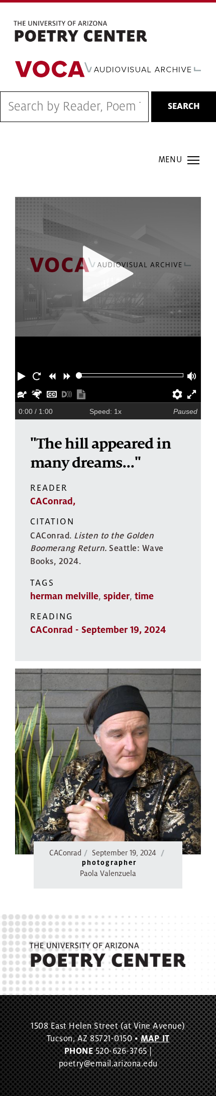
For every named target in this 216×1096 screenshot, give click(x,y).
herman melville (64, 596)
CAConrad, (52, 501)
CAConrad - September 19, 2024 (98, 630)
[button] (23, 375)
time (144, 596)
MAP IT (155, 1038)
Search (184, 106)
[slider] (79, 375)
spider (116, 596)
